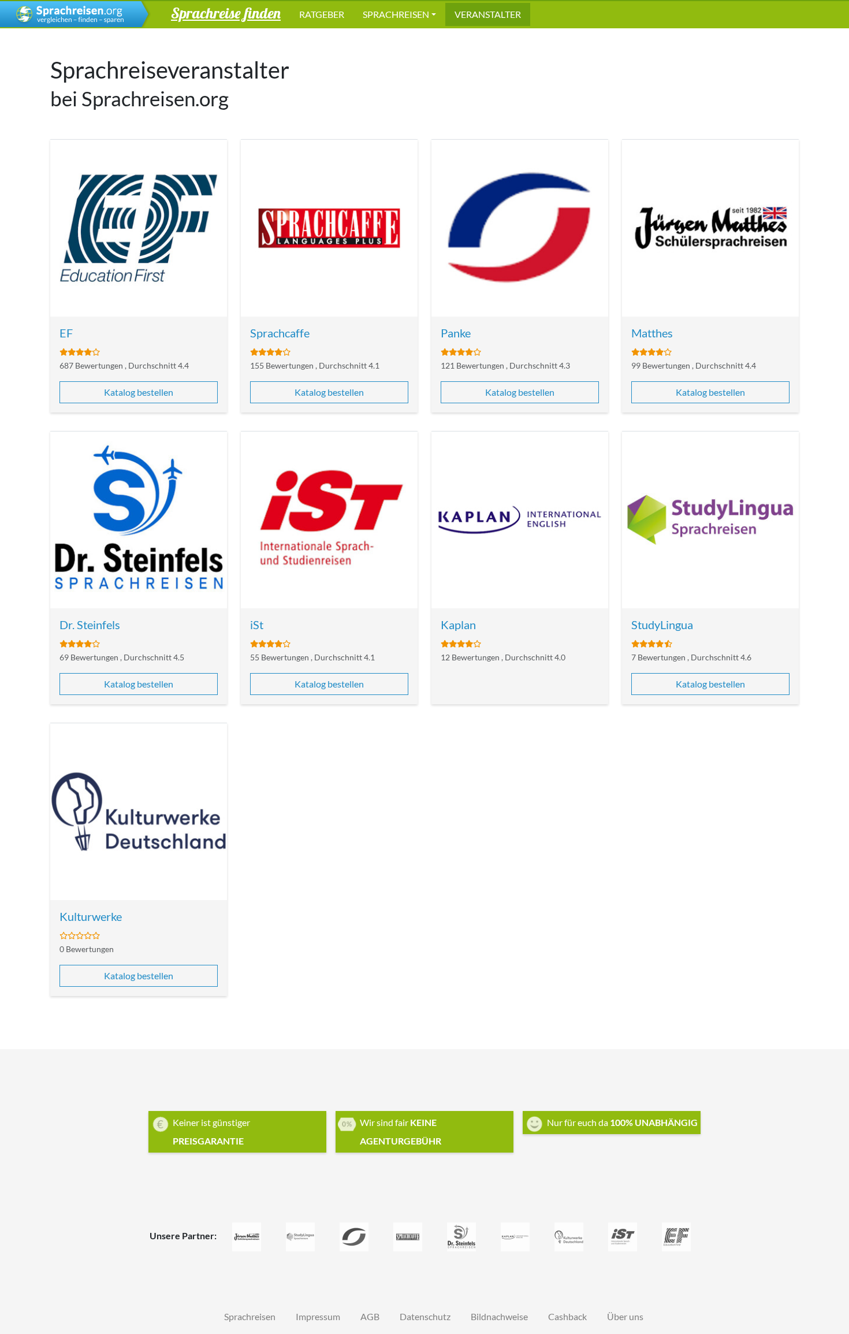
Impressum (318, 1316)
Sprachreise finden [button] (226, 12)
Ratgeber (321, 14)
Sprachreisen (396, 14)
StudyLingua (662, 624)
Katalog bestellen (138, 392)
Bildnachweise (499, 1316)
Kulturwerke (90, 916)
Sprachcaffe (280, 333)
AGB (369, 1316)
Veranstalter (488, 14)
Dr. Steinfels (89, 624)
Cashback (567, 1316)
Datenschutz (425, 1316)
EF (66, 333)
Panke (456, 333)
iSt (256, 624)
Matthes (652, 333)
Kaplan (458, 624)
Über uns (625, 1316)
